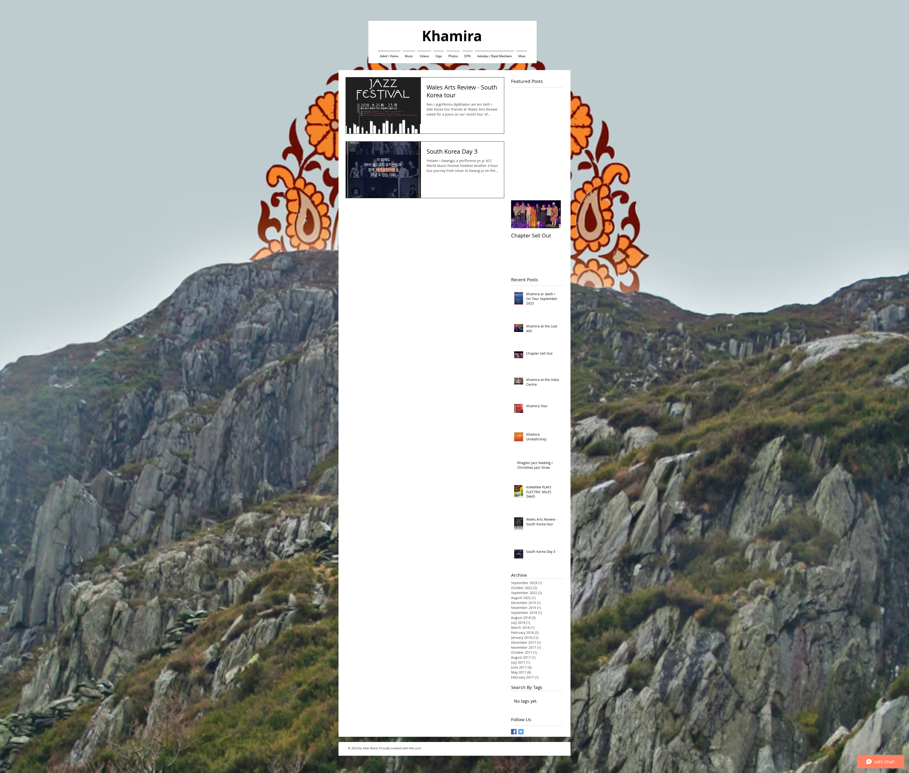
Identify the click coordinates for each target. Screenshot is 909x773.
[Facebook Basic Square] (514, 731)
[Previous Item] (519, 214)
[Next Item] (553, 214)
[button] (408, 54)
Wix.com (415, 748)
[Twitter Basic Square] (521, 731)
